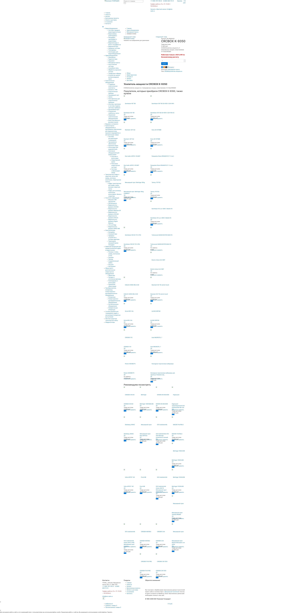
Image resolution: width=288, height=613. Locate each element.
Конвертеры (112, 297)
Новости (108, 14)
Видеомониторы (113, 46)
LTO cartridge (112, 225)
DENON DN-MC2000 (162, 404)
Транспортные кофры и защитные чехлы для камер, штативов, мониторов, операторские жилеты (113, 178)
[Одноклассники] (164, 67)
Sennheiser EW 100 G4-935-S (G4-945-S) (162, 112)
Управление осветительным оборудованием (113, 116)
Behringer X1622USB (178, 460)
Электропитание (110, 230)
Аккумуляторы (112, 234)
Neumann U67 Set (129, 139)
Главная (107, 13)
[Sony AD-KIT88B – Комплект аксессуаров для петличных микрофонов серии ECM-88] (155, 129)
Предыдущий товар (130, 37)
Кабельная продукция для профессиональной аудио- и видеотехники (113, 248)
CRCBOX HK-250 (128, 404)
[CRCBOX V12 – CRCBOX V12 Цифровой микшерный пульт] (128, 336)
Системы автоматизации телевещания (113, 138)
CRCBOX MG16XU (145, 540)
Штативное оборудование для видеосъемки (113, 152)
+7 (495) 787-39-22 (156, 1)
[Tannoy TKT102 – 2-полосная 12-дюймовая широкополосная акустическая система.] (155, 181)
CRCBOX (166, 71)
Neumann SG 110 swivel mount (159, 294)
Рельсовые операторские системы (115, 165)
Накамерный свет (113, 95)
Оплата (129, 78)
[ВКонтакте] (162, 67)
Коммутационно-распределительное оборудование (114, 300)
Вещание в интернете (111, 124)
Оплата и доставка (111, 20)
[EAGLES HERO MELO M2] (131, 284)
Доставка (129, 80)
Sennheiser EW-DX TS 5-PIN (132, 244)
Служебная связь (113, 68)
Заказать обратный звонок (158, 9)
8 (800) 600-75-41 (168, 1)
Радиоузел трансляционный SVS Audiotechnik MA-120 (178, 405)
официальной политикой (171, 591)
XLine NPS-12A (128, 320)
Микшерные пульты (114, 62)
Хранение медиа (113, 145)
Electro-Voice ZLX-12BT (157, 269)
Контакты (108, 23)
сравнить (133, 118)
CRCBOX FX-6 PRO (145, 570)
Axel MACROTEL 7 (155, 346)
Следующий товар (161, 37)
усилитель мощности (175, 71)
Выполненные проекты (112, 18)
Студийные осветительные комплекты (112, 86)
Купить (164, 63)
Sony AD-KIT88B (155, 139)
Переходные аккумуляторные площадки (113, 243)
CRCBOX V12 (127, 346)
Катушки (110, 264)
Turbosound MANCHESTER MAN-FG (160, 244)
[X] (166, 67)
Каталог (107, 16)
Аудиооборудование (111, 55)
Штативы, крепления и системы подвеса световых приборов (114, 105)
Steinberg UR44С (129, 434)
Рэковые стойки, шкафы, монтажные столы (114, 253)
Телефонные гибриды (114, 73)
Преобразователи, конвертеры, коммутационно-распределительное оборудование (111, 291)
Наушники (111, 61)
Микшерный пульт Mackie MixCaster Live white (178, 542)
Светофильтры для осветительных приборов (114, 100)
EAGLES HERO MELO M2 (131, 294)
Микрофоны (112, 57)
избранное (175, 409)
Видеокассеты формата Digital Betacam (113, 221)
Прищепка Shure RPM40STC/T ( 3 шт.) (161, 165)
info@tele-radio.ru (107, 596)
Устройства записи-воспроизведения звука (114, 77)
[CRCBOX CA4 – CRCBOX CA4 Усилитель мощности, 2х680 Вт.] (160, 530)
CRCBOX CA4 (160, 540)
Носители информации (112, 198)
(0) (124, 114)
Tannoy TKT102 (154, 191)
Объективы (111, 275)
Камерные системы (114, 48)
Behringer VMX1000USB (146, 404)
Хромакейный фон (113, 109)
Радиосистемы (112, 59)
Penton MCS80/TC (129, 373)
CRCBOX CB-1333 (161, 570)
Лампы (110, 97)
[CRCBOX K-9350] (129, 38)
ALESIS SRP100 (154, 320)
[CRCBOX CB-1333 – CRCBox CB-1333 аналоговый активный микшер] (161, 560)
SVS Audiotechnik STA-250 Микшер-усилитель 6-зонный (162, 435)
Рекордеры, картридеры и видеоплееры (112, 39)
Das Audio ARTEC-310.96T (131, 165)
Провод (110, 259)
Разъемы (111, 257)
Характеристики (132, 75)
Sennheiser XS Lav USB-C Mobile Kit (160, 218)
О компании (108, 22)
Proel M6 (142, 486)
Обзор (128, 73)
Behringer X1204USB (178, 486)
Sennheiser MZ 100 (129, 112)
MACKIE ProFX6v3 (177, 434)
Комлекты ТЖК (112, 89)
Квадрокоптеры (110, 322)
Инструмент (112, 266)
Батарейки (111, 232)
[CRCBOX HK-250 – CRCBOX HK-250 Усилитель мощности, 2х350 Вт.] (129, 394)
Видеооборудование (111, 28)
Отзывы (130, 76)
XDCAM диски (112, 203)
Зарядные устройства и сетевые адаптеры (113, 237)
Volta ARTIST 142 (129, 486)
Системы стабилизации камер (115, 170)
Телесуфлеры (112, 50)
